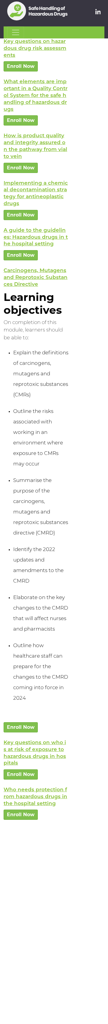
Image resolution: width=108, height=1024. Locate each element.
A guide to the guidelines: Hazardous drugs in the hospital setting (36, 237)
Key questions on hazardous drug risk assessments (35, 48)
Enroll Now (20, 66)
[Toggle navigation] (15, 32)
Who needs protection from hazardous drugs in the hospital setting (35, 796)
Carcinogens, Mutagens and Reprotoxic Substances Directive (36, 277)
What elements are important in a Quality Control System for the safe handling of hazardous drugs (36, 95)
